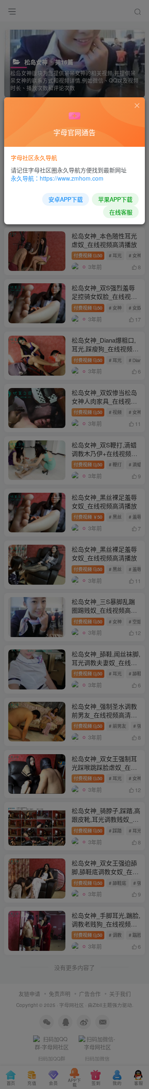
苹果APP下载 (115, 199)
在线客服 (120, 212)
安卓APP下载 (65, 199)
